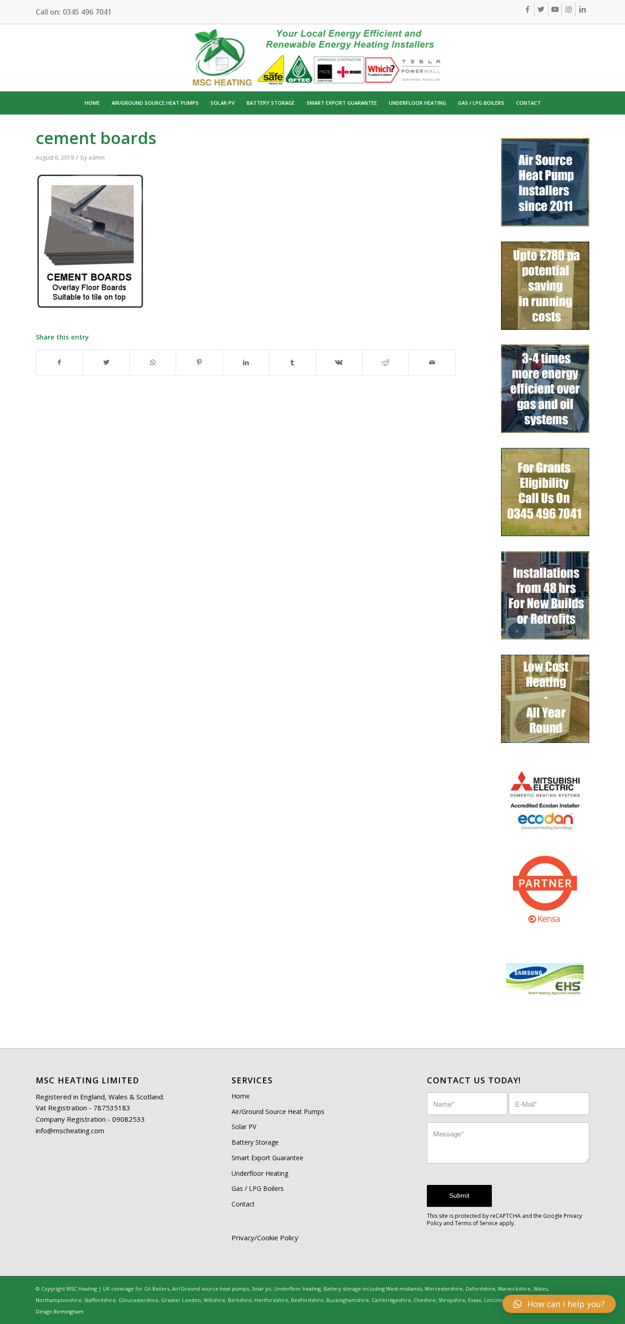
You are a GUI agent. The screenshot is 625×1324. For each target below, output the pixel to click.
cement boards (96, 138)
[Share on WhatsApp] (153, 362)
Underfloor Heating (260, 1173)
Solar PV (244, 1126)
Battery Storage (255, 1142)
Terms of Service (476, 1223)
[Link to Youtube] (554, 9)
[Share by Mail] (432, 362)
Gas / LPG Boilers (258, 1188)
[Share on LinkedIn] (246, 362)
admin (96, 157)
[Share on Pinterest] (199, 362)
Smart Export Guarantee (267, 1157)
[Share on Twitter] (106, 362)
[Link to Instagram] (568, 9)
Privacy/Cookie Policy (265, 1237)
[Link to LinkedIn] (582, 9)
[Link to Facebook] (527, 9)
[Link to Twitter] (541, 9)
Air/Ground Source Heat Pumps (278, 1111)
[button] (559, 1304)
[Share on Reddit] (385, 362)
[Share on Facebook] (59, 362)
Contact (243, 1204)
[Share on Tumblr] (292, 362)
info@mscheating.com (70, 1130)
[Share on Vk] (339, 362)
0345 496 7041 (87, 12)
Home (241, 1096)
